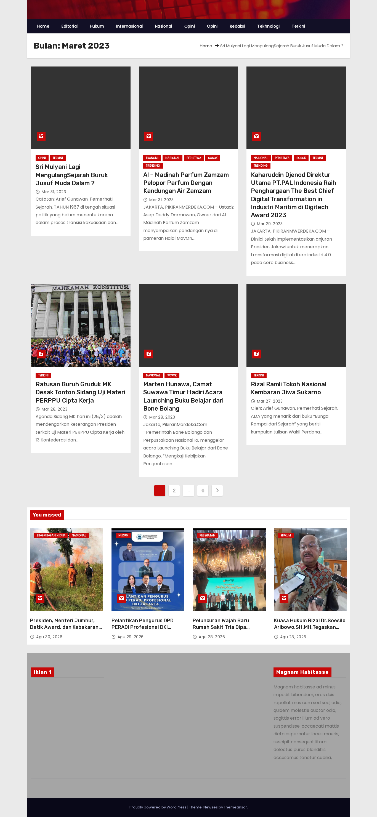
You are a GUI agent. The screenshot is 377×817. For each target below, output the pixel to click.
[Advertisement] (67, 726)
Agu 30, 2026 (49, 637)
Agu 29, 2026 (131, 637)
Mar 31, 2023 (54, 192)
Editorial (70, 26)
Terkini (298, 26)
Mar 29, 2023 (270, 224)
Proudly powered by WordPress (158, 807)
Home (43, 26)
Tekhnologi (268, 26)
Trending (153, 166)
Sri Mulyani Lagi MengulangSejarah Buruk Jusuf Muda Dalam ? (72, 175)
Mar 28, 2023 (54, 409)
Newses (210, 807)
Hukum (97, 26)
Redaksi (237, 26)
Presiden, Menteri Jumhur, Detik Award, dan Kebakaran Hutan (64, 627)
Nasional (163, 26)
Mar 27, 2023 (270, 401)
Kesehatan (207, 535)
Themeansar (235, 807)
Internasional (129, 26)
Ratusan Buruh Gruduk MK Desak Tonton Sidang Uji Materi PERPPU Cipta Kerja (80, 392)
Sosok (212, 158)
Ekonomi (152, 158)
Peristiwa (194, 158)
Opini (189, 26)
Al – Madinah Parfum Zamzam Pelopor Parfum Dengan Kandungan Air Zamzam (186, 183)
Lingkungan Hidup (51, 535)
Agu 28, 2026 (212, 637)
